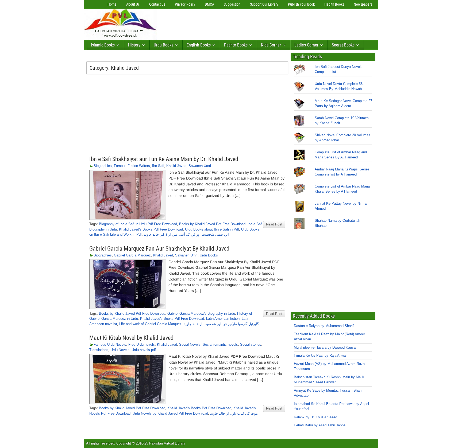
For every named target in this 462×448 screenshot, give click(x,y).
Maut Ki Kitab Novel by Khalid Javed (131, 337)
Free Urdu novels (141, 344)
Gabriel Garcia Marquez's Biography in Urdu (201, 313)
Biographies (103, 166)
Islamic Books (103, 45)
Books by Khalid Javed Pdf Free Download (212, 224)
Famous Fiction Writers (132, 166)
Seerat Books (343, 45)
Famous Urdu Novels (110, 344)
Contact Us (157, 4)
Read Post (274, 224)
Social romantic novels (220, 344)
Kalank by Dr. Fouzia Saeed (315, 417)
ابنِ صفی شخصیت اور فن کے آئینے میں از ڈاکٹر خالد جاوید (186, 234)
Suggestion (232, 4)
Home (112, 4)
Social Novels (190, 344)
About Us (133, 4)
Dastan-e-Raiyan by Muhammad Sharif (324, 326)
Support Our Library (264, 4)
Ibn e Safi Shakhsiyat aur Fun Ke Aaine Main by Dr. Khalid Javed (163, 159)
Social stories (250, 344)
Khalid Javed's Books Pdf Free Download (151, 229)
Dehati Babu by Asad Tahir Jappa (319, 425)
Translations (98, 350)
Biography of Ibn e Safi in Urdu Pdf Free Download (138, 224)
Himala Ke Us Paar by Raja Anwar (320, 355)
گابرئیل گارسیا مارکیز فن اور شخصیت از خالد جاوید (221, 324)
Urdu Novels (119, 350)
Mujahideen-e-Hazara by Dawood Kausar (325, 347)
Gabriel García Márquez (132, 255)
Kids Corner (271, 45)
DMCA (209, 4)
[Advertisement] (256, 23)
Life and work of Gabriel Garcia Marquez (150, 324)
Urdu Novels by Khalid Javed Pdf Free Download (170, 413)
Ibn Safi (158, 166)
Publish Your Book (301, 4)
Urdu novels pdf (144, 350)
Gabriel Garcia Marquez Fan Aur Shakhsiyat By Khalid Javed (159, 248)
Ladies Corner (306, 45)
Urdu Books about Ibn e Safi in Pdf (212, 229)
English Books (199, 45)
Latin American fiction (223, 319)
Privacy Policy (185, 4)
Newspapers (363, 4)
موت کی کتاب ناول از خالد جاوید (234, 413)
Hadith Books (334, 4)
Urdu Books (163, 45)
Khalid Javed (176, 166)
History (134, 45)
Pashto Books (236, 45)
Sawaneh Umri (199, 166)
